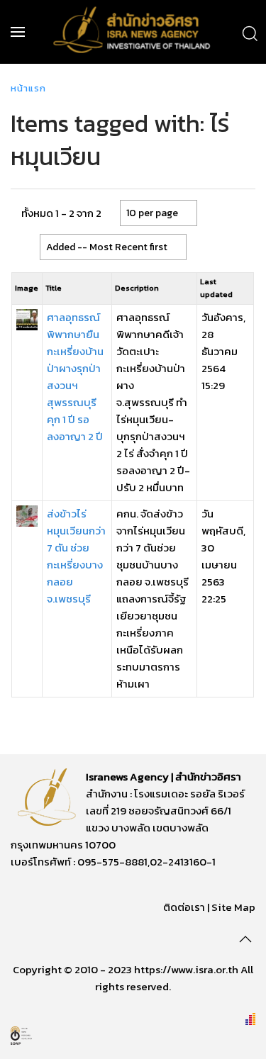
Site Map (233, 907)
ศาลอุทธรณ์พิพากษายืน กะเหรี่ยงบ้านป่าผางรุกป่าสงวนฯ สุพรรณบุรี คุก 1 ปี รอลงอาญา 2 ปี (75, 376)
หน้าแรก (28, 88)
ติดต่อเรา (184, 907)
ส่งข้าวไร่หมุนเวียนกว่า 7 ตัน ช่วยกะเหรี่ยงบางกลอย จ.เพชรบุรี (76, 556)
